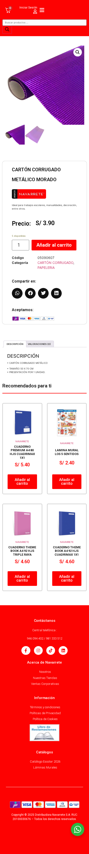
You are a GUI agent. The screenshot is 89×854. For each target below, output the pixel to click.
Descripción (15, 344)
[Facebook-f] (25, 650)
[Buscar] (7, 30)
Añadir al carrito (54, 245)
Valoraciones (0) (39, 344)
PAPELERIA (46, 268)
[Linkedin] (63, 650)
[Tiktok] (50, 650)
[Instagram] (38, 650)
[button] (77, 52)
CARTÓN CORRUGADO (55, 263)
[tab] (15, 344)
